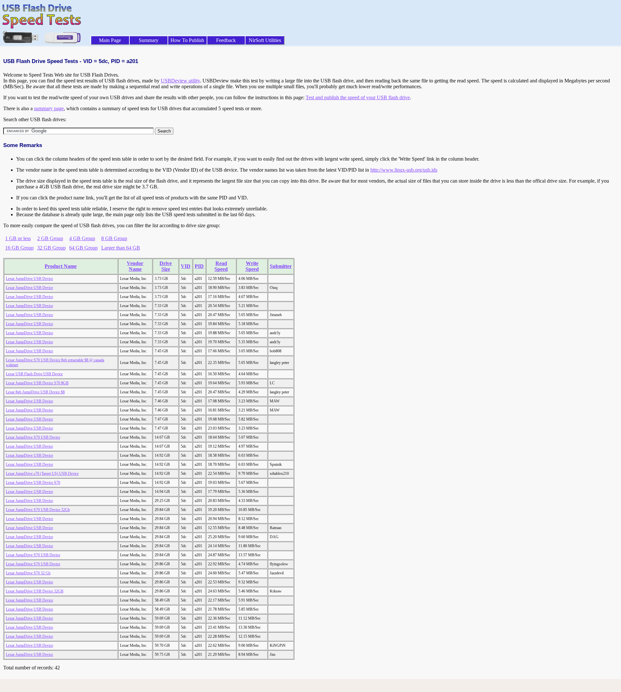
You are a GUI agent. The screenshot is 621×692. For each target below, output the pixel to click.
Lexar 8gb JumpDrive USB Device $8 (35, 392)
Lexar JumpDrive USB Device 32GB (34, 591)
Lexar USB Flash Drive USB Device (34, 374)
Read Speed (221, 266)
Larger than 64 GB (120, 247)
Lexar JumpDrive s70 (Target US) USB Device (42, 473)
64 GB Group (83, 247)
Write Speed (252, 266)
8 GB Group (114, 238)
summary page (49, 108)
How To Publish (187, 40)
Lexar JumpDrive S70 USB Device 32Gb (38, 509)
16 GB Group (19, 247)
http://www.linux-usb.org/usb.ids (403, 170)
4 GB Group (82, 238)
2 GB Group (50, 238)
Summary (148, 40)
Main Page (110, 40)
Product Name (61, 266)
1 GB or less (18, 238)
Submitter (281, 266)
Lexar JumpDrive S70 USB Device (33, 437)
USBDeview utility (180, 80)
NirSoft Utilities (265, 40)
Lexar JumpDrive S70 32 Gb (28, 573)
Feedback (226, 40)
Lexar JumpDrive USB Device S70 (33, 482)
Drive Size (165, 266)
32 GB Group (51, 247)
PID (199, 266)
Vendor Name (135, 266)
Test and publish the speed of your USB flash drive (358, 97)
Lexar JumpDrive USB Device (29, 278)
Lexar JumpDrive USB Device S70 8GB (37, 383)
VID (186, 266)
